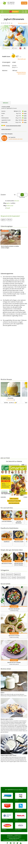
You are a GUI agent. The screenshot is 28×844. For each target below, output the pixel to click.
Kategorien (22, 840)
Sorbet (13, 577)
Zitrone (9, 219)
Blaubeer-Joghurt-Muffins (7, 719)
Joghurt (8, 203)
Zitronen (16, 201)
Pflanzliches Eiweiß (18, 541)
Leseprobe (3, 497)
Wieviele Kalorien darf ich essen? (21, 73)
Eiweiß (8, 208)
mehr (25, 111)
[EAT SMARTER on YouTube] (20, 843)
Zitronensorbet (21, 577)
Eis (9, 577)
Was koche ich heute (7, 563)
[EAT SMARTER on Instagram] (14, 843)
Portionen (22, 197)
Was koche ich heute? (14, 635)
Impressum (9, 835)
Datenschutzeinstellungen (14, 837)
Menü (2, 12)
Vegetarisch (17, 574)
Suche (23, 12)
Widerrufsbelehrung (14, 838)
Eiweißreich (6, 541)
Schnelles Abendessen (14, 609)
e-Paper (25, 497)
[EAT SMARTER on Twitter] (17, 843)
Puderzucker (9, 205)
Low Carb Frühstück (7, 521)
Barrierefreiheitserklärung (10, 840)
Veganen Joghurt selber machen (8, 755)
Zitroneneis (10, 398)
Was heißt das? (22, 59)
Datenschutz (17, 835)
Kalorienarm (9, 574)
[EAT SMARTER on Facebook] (7, 843)
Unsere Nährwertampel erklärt (13, 125)
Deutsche (4, 577)
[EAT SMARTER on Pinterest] (10, 843)
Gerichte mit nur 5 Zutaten (14, 662)
